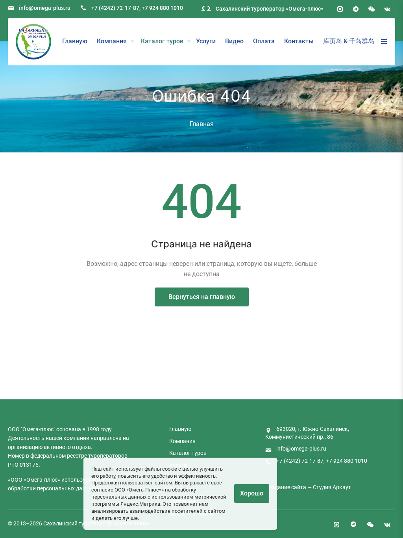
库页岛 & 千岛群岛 (348, 41)
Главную (74, 41)
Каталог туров (162, 41)
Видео (234, 41)
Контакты (299, 41)
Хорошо (251, 493)
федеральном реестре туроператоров (79, 456)
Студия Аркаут (332, 487)
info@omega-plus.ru (44, 8)
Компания (112, 41)
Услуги (206, 41)
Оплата (264, 41)
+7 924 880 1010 (162, 8)
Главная (202, 124)
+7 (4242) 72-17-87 (115, 8)
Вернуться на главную (201, 297)
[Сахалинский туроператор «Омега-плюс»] (33, 41)
